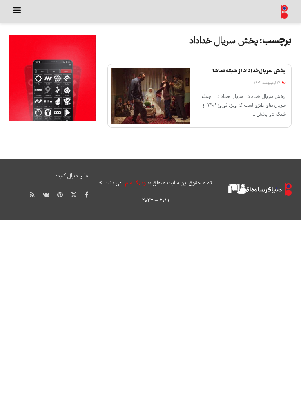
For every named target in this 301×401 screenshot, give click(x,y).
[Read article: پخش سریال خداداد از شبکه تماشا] (150, 96)
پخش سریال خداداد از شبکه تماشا (249, 71)
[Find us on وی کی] (46, 194)
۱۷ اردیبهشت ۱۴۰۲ (267, 83)
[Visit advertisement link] (52, 78)
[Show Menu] (17, 11)
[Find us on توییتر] (74, 195)
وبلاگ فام (135, 183)
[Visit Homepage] (284, 12)
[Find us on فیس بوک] (86, 194)
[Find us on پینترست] (60, 194)
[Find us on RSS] (32, 194)
